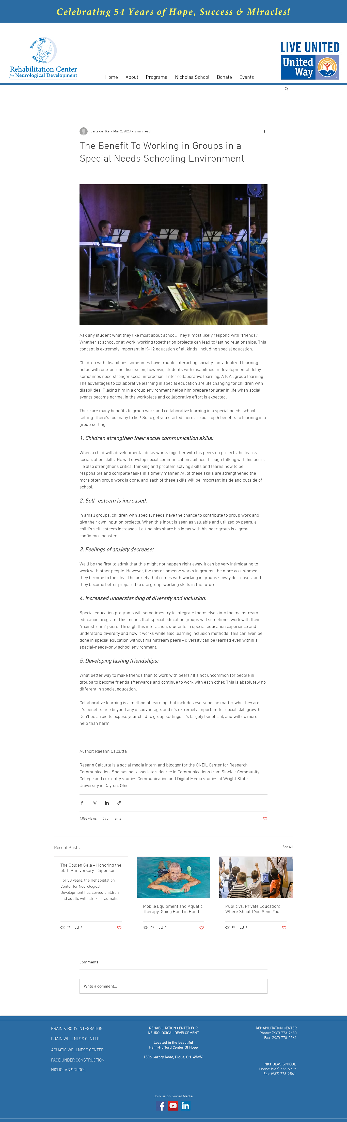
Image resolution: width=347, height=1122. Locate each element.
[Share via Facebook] (82, 803)
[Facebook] (161, 1106)
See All (287, 847)
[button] (286, 88)
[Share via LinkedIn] (106, 803)
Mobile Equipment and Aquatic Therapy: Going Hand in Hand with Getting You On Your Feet (172, 909)
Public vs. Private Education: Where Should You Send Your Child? (253, 909)
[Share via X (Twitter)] (94, 803)
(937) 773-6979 (283, 1069)
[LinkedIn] (186, 1106)
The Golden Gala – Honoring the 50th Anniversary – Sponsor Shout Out (90, 868)
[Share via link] (119, 803)
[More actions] (264, 131)
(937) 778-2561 (284, 1038)
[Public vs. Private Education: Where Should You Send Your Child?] (256, 877)
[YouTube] (173, 1106)
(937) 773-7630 (284, 1033)
